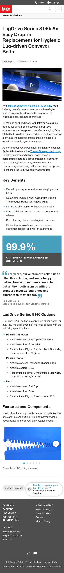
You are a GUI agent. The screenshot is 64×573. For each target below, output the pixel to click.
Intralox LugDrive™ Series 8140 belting (29, 105)
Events (39, 517)
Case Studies (43, 513)
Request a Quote (12, 535)
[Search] (50, 9)
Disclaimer (8, 566)
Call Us (40, 2)
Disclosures (54, 566)
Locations (9, 513)
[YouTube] (35, 553)
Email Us (7, 539)
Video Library (43, 521)
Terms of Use (50, 562)
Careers (8, 509)
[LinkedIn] (29, 553)
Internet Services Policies (31, 566)
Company (8, 505)
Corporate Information (10, 518)
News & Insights (15, 488)
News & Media (11, 15)
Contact (8, 527)
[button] (32, 84)
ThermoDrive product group (45, 151)
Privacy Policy (33, 562)
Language (54, 2)
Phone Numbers (11, 531)
